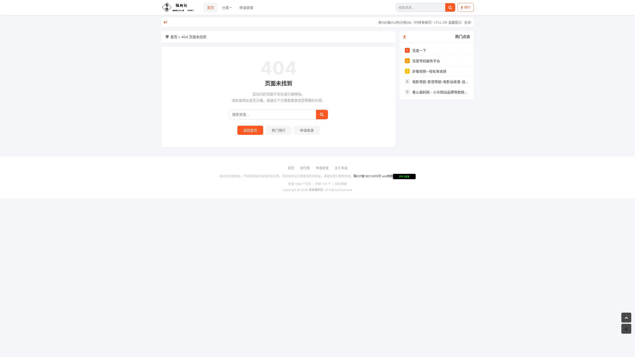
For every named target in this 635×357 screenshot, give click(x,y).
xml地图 (387, 176)
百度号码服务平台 (426, 61)
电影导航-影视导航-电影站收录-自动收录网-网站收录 (440, 82)
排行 (467, 7)
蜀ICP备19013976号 (367, 176)
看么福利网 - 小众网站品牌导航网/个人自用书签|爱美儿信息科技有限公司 (440, 92)
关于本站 (341, 168)
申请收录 (246, 7)
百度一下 (419, 50)
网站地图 (341, 184)
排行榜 (305, 168)
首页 (210, 7)
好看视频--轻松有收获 (429, 71)
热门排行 (279, 130)
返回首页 (250, 130)
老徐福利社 (316, 190)
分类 (225, 7)
